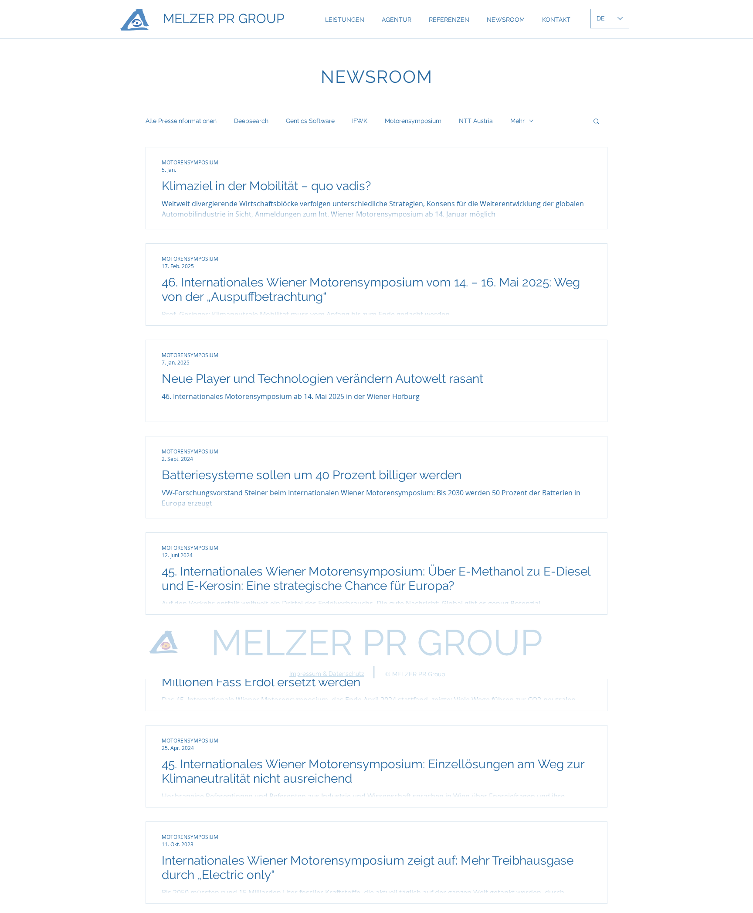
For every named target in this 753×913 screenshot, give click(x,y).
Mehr (517, 120)
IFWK (359, 120)
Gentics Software (310, 120)
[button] (596, 121)
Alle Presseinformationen (181, 120)
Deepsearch (251, 120)
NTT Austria (476, 120)
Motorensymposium (413, 120)
